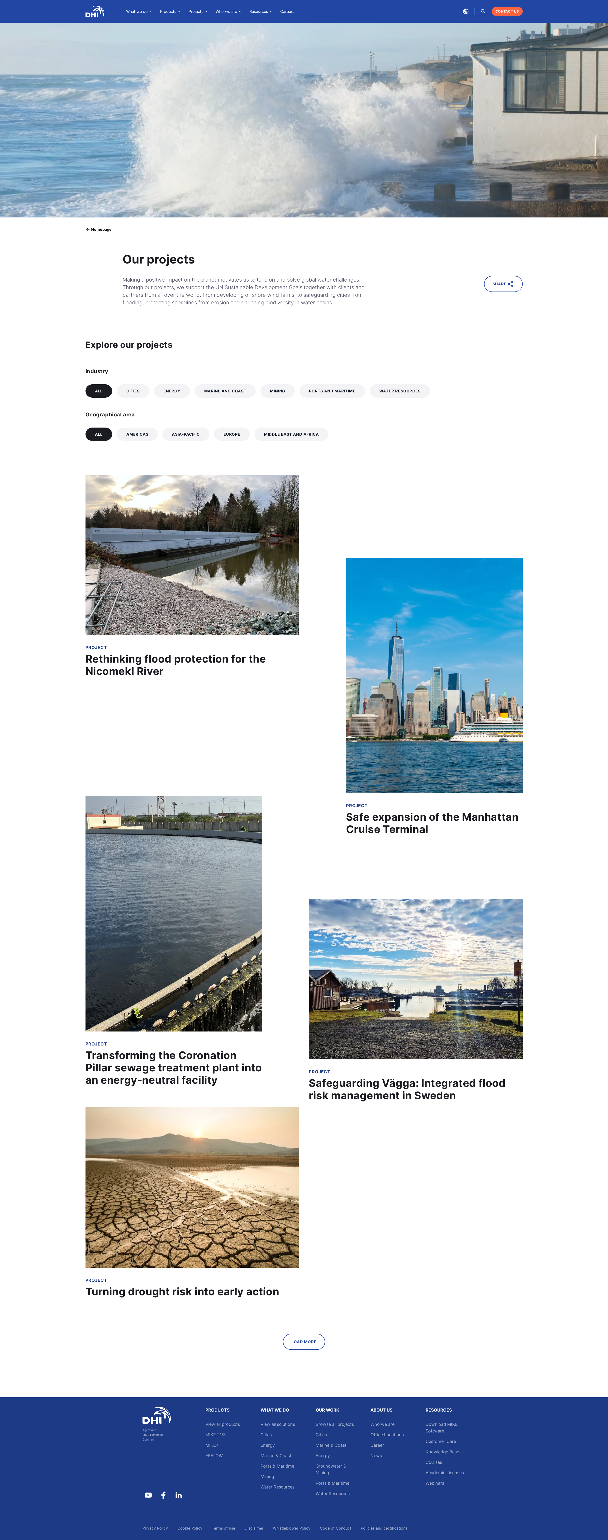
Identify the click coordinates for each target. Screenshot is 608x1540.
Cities (266, 1434)
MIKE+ (212, 1445)
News (376, 1455)
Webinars (435, 1483)
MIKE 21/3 (215, 1434)
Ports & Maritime (277, 1466)
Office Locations (387, 1434)
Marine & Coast (276, 1455)
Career (377, 1445)
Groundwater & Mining (331, 1469)
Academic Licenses (445, 1472)
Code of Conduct (335, 1528)
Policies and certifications (384, 1528)
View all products (222, 1424)
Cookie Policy (189, 1528)
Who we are (382, 1424)
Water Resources (277, 1486)
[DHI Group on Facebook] (163, 1495)
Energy (268, 1445)
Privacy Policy (155, 1528)
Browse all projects (335, 1424)
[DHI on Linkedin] (178, 1495)
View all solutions (278, 1424)
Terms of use (223, 1528)
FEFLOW (214, 1455)
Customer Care (441, 1441)
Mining (267, 1476)
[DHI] (163, 1415)
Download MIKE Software (442, 1427)
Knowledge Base (442, 1451)
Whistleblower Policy (291, 1528)
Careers (287, 11)
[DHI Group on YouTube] (148, 1495)
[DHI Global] (95, 11)
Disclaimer (254, 1528)
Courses (434, 1462)
